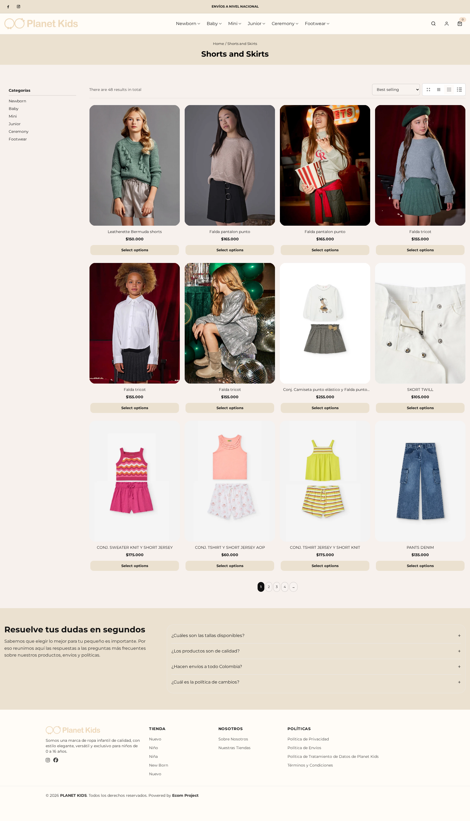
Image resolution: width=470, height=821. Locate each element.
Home (218, 43)
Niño (153, 747)
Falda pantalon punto (229, 231)
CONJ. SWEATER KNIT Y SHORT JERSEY (135, 547)
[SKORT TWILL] (420, 323)
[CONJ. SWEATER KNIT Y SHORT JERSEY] (134, 481)
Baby (212, 23)
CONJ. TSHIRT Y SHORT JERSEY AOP (230, 547)
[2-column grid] (428, 89)
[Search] (434, 24)
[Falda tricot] (420, 165)
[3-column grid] (439, 89)
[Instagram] (18, 6)
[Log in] (447, 24)
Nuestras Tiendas (234, 747)
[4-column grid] (449, 89)
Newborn (186, 23)
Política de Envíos (304, 747)
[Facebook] (8, 6)
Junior (254, 23)
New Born (158, 765)
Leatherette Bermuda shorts (135, 231)
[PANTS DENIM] (420, 481)
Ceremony (283, 23)
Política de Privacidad (308, 739)
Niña (153, 756)
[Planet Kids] (41, 23)
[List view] (459, 89)
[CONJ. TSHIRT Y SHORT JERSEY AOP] (229, 481)
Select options (134, 250)
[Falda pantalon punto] (229, 165)
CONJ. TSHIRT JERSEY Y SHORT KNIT (325, 547)
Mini (232, 23)
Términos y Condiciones (310, 765)
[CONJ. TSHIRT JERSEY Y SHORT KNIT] (325, 481)
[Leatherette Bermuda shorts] (134, 165)
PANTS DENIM (420, 547)
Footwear (315, 23)
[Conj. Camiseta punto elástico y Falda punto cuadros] (325, 323)
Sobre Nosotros (233, 739)
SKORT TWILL (420, 389)
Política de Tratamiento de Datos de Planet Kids (333, 756)
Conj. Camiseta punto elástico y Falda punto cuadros (325, 390)
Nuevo (155, 739)
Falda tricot (420, 231)
